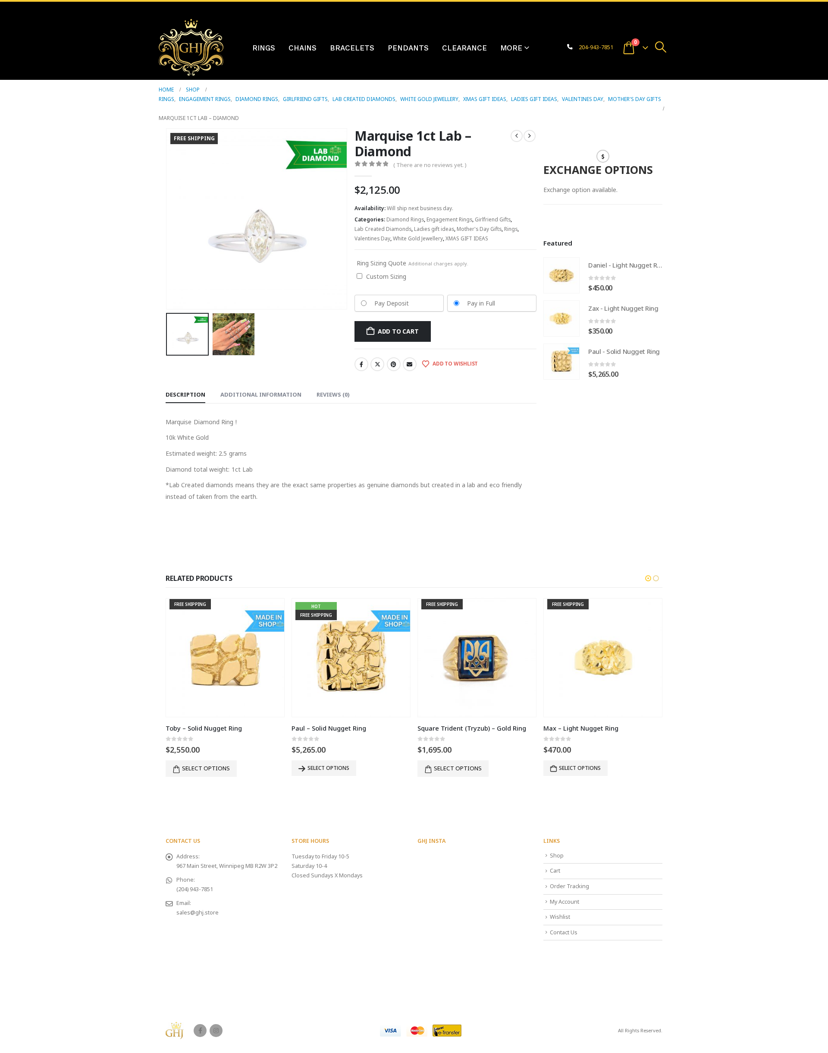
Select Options (580, 768)
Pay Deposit (391, 303)
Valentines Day (372, 238)
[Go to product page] (561, 275)
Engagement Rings (449, 219)
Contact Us (563, 932)
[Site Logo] (191, 47)
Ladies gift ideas (434, 229)
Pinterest (394, 364)
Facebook (361, 364)
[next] (530, 136)
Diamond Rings (405, 219)
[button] (661, 47)
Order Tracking (569, 886)
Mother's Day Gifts (479, 229)
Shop (557, 855)
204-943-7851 (596, 47)
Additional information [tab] (260, 394)
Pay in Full (481, 303)
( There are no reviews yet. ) (430, 165)
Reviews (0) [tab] (333, 394)
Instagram (216, 1030)
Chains (303, 48)
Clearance (464, 48)
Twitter (377, 364)
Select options (206, 768)
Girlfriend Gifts (493, 219)
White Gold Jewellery (418, 238)
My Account (564, 901)
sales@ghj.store (197, 912)
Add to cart (398, 331)
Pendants (408, 48)
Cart (555, 870)
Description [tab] (185, 394)
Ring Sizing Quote (412, 263)
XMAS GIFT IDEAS (466, 238)
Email (410, 364)
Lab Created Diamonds (382, 229)
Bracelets (352, 48)
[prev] (517, 136)
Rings (263, 48)
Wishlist (560, 917)
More (511, 48)
